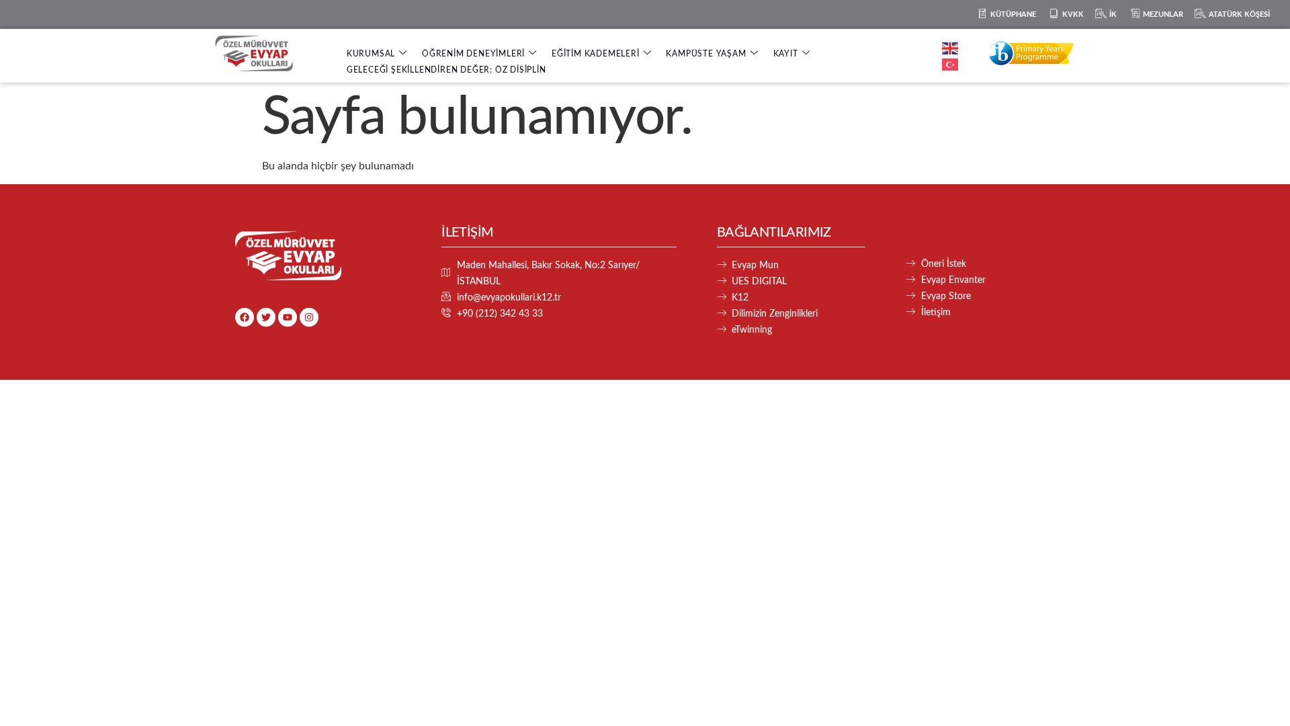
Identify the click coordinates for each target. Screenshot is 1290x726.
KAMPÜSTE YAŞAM (706, 54)
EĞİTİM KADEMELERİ (596, 54)
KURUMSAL (371, 54)
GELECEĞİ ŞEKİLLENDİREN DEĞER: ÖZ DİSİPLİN (446, 70)
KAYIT (785, 54)
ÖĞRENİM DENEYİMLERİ (473, 54)
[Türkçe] (950, 63)
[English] (950, 47)
